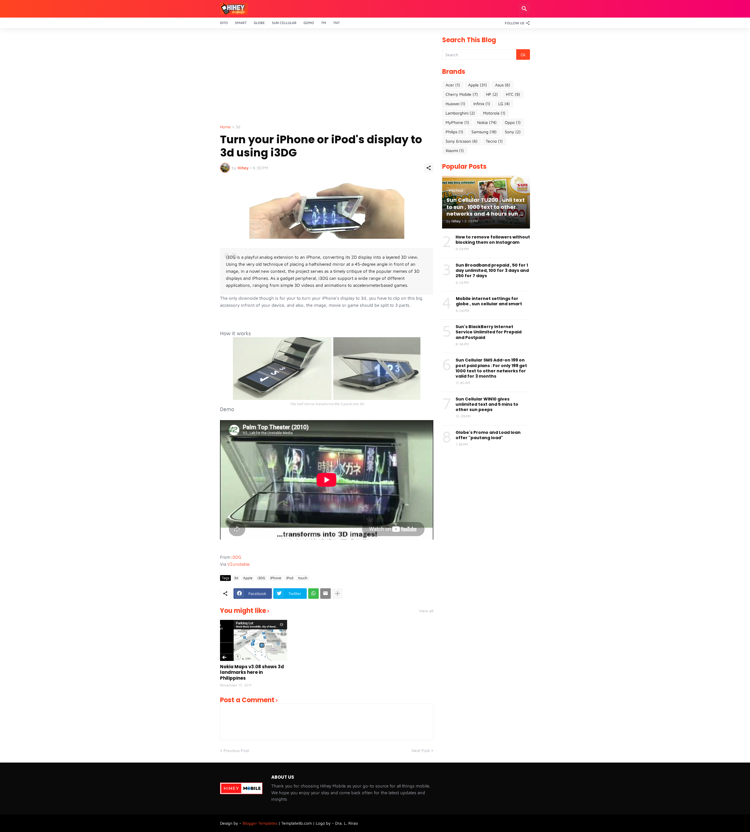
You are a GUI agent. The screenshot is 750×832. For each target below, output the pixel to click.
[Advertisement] (326, 78)
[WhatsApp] (313, 593)
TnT (336, 23)
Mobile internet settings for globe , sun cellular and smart (489, 301)
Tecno (494, 141)
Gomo (309, 23)
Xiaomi (455, 150)
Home (225, 127)
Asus (502, 84)
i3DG (236, 557)
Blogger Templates (260, 823)
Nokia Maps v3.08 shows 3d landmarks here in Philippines (252, 672)
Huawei (455, 103)
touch (302, 578)
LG (504, 103)
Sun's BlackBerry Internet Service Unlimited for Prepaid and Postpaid (488, 332)
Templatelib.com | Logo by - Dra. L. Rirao (319, 823)
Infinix (481, 103)
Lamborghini (460, 112)
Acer (453, 84)
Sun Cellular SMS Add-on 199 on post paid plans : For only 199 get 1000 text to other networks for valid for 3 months (491, 368)
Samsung (484, 131)
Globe (259, 23)
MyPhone (457, 122)
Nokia (487, 122)
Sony (513, 131)
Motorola (494, 112)
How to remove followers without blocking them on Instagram (493, 239)
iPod (289, 578)
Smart (241, 23)
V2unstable (238, 564)
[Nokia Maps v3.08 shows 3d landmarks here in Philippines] (253, 640)
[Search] (524, 8)
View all (426, 611)
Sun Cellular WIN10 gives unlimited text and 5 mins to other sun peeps (487, 404)
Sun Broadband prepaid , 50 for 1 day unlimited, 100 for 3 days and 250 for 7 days (492, 270)
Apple (248, 578)
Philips (454, 131)
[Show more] (337, 593)
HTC (513, 94)
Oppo (513, 122)
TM (323, 23)
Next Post (421, 750)
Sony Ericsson (462, 141)
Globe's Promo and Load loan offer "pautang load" (488, 435)
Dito (224, 23)
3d (238, 127)
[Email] (325, 593)
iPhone (275, 578)
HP (492, 94)
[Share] (428, 168)
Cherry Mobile (462, 94)
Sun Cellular (284, 23)
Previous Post (236, 750)
